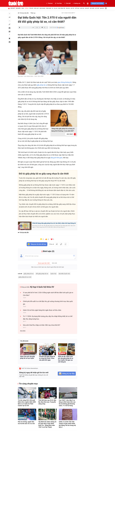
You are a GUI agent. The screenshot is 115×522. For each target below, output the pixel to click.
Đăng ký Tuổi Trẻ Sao (97, 3)
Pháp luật (36, 8)
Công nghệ (48, 8)
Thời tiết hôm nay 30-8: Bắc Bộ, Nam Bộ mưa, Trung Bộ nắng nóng (47, 402)
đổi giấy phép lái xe (42, 273)
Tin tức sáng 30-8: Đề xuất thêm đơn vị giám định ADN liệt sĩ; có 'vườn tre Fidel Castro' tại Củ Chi (27, 402)
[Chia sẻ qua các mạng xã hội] (65, 244)
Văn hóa (68, 8)
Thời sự (26, 8)
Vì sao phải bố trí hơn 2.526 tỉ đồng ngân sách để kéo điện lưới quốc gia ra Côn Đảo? (48, 294)
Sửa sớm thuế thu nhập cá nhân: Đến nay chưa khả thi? (41, 325)
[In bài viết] (9, 42)
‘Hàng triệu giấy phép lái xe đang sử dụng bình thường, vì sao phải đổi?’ (62, 130)
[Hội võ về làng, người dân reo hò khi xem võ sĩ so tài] (27, 414)
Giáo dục (82, 8)
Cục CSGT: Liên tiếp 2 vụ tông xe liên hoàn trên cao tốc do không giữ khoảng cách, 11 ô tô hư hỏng (67, 402)
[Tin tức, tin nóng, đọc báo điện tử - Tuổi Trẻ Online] (15, 3)
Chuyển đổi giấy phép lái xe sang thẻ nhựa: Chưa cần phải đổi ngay (47, 358)
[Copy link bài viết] (61, 244)
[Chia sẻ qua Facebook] (56, 244)
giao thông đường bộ (65, 82)
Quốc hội (53, 273)
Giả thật (97, 8)
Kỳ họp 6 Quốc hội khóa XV (42, 287)
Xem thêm (22, 331)
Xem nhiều (18, 8)
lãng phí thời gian (56, 158)
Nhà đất (87, 8)
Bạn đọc (102, 8)
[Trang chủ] (9, 8)
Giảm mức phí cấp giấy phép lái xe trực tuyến (27, 357)
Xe (52, 8)
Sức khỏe (92, 8)
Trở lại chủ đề (24, 13)
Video (22, 8)
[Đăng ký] (67, 374)
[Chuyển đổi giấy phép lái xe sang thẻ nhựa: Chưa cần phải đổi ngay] (47, 349)
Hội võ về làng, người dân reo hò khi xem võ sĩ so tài (26, 422)
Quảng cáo (77, 3)
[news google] (57, 27)
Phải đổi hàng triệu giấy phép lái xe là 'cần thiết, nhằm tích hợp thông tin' (54, 223)
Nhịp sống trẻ (61, 8)
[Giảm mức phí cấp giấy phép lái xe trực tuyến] (28, 349)
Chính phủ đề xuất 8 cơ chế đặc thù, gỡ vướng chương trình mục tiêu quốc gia (48, 303)
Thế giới (31, 8)
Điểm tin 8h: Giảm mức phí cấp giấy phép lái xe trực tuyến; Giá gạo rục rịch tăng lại (65, 359)
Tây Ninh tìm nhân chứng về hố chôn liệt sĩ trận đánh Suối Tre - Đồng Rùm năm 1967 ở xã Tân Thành (47, 424)
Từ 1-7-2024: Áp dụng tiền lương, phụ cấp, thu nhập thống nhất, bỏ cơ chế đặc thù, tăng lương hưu (47, 317)
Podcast (50, 3)
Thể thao (77, 8)
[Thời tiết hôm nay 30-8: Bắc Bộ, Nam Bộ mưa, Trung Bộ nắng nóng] (47, 393)
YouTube (59, 3)
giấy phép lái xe (42, 85)
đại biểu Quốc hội (64, 273)
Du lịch (55, 8)
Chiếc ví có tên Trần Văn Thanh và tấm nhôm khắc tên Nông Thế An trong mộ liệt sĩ (67, 424)
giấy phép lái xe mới (25, 277)
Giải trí (72, 8)
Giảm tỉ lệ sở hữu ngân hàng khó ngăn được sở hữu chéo (42, 310)
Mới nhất (12, 8)
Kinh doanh (42, 8)
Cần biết (68, 3)
